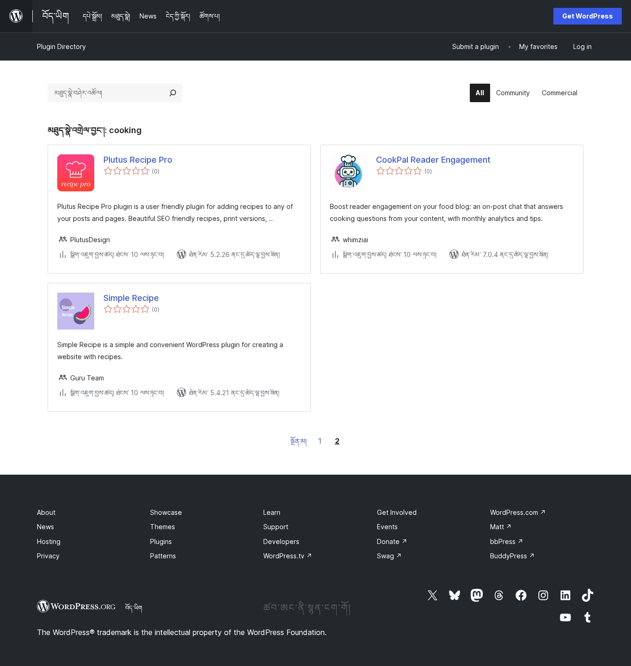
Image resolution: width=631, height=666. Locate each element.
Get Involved (397, 512)
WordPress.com (518, 512)
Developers (281, 541)
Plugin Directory (61, 46)
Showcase (166, 512)
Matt (501, 527)
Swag (389, 556)
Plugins (161, 541)
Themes (162, 527)
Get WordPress (587, 16)
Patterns (163, 556)
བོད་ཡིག (133, 607)
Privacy (48, 556)
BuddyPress (512, 556)
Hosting (49, 541)
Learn (271, 512)
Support (275, 527)
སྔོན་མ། (299, 441)
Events (387, 527)
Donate (392, 541)
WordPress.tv (287, 556)
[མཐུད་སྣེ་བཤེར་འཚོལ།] (173, 93)
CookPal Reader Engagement (433, 160)
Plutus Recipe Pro (137, 160)
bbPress (506, 541)
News (45, 527)
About (46, 512)
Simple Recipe (131, 298)
